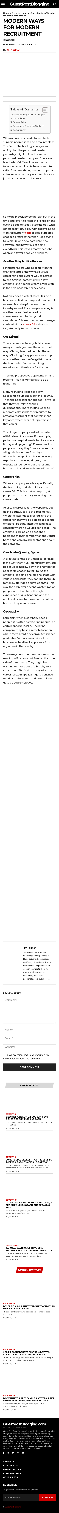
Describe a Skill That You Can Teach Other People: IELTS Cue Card (27, 1118)
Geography (19, 130)
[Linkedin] (13, 1453)
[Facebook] (6, 56)
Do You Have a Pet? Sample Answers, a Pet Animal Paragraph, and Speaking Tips (29, 1205)
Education (11, 1114)
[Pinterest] (21, 56)
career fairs (30, 324)
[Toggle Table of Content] (43, 110)
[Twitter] (13, 56)
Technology (12, 1245)
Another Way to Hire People (28, 114)
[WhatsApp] (28, 56)
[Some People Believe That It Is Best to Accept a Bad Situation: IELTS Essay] (29, 1144)
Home (6, 13)
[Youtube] (23, 1453)
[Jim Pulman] (14, 963)
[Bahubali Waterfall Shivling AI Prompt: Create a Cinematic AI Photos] (29, 1232)
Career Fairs (19, 122)
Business (16, 13)
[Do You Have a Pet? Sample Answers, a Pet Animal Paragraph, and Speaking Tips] (29, 1187)
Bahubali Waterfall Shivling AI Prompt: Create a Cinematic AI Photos (29, 1249)
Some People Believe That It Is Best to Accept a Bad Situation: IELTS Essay (29, 1160)
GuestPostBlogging (13, 1507)
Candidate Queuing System (28, 126)
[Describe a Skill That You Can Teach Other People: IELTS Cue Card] (29, 1101)
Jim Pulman (13, 50)
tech (28, 232)
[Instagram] (8, 1453)
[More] (35, 56)
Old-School (19, 118)
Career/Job (29, 13)
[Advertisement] (29, 814)
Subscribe (47, 1497)
